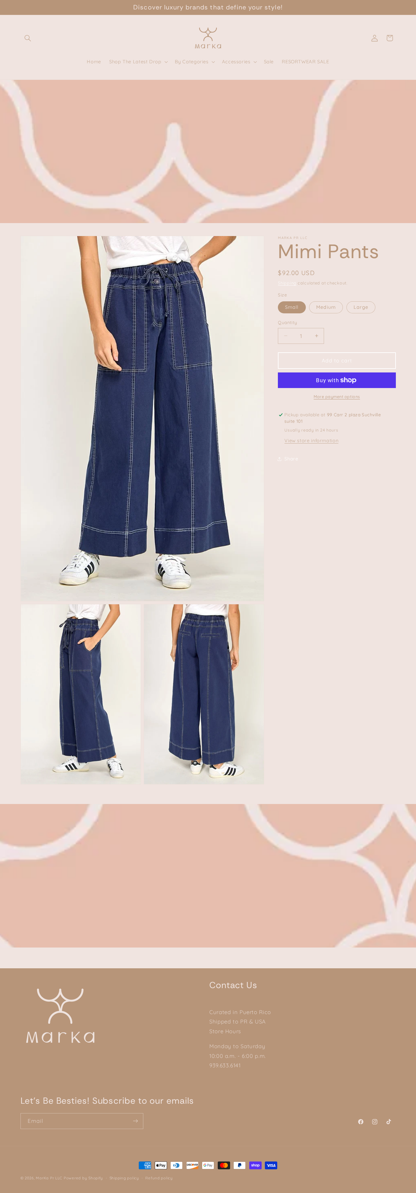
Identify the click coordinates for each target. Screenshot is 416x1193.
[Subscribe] (135, 1121)
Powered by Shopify (83, 1177)
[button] (27, 38)
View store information (311, 440)
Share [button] (291, 459)
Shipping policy (124, 1177)
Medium (325, 307)
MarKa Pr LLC (49, 1177)
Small (291, 307)
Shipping (287, 283)
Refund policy (159, 1177)
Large (361, 307)
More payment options (337, 396)
